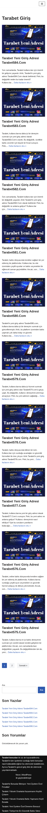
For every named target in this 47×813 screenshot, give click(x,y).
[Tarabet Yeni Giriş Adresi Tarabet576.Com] (23, 545)
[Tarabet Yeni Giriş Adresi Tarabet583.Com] (23, 102)
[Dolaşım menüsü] (42, 4)
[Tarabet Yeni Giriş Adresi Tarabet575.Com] (23, 608)
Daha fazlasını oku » (22, 82)
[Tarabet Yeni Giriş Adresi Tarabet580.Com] (23, 292)
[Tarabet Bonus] (10, 4)
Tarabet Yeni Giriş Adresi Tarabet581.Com (19, 722)
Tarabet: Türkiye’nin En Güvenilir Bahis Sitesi (21, 811)
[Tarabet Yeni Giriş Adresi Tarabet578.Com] (23, 419)
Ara (3, 685)
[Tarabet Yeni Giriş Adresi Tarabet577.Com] (23, 482)
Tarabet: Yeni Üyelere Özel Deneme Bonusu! (21, 806)
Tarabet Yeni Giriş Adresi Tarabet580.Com (19, 726)
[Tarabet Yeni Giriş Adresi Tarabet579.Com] (23, 355)
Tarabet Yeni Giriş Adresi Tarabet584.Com (19, 708)
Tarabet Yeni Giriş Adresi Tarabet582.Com (19, 717)
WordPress (26, 775)
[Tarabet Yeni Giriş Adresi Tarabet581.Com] (23, 229)
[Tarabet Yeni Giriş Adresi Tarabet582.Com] (23, 165)
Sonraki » (23, 665)
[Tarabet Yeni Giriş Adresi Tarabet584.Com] (23, 39)
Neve (18, 775)
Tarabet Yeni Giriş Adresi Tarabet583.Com (19, 713)
